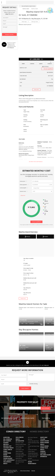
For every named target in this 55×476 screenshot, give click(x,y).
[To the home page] (19, 8)
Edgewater (6, 456)
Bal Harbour (7, 439)
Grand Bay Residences (21, 455)
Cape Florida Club (20, 446)
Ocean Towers (31, 451)
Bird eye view (35, 21)
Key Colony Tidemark (32, 437)
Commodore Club (20, 449)
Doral (5, 451)
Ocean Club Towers (32, 449)
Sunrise (42, 451)
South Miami (44, 446)
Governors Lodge (20, 453)
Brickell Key (7, 446)
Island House (19, 458)
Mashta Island (26, 8)
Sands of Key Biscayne (33, 455)
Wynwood (43, 456)
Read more (23, 298)
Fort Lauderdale (8, 460)
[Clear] (51, 2)
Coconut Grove (8, 448)
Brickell (6, 444)
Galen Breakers (19, 451)
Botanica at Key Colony (21, 444)
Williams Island (45, 455)
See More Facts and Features (36, 161)
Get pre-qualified (48, 68)
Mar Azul (30, 439)
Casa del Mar (19, 448)
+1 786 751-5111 (13, 472)
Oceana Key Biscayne (33, 453)
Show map (24, 21)
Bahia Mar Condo (19, 442)
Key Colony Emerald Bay (21, 460)
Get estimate (45, 408)
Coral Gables (7, 449)
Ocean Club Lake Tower (33, 441)
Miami (30, 462)
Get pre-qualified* (36, 221)
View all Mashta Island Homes (28, 6)
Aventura (6, 437)
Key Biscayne (20, 441)
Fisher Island (7, 458)
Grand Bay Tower (20, 456)
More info (36, 89)
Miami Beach (32, 463)
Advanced (23, 195)
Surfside (43, 453)
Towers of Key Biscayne (33, 460)
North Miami (44, 441)
